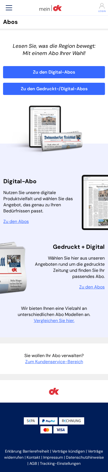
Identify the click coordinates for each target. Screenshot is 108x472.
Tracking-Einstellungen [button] (60, 463)
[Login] (99, 6)
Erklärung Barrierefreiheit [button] (27, 451)
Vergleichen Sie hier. (54, 320)
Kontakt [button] (33, 457)
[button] (9, 7)
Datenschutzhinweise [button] (85, 457)
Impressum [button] (53, 457)
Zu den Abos (16, 221)
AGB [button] (33, 463)
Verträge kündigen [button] (68, 451)
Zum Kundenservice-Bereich (54, 362)
